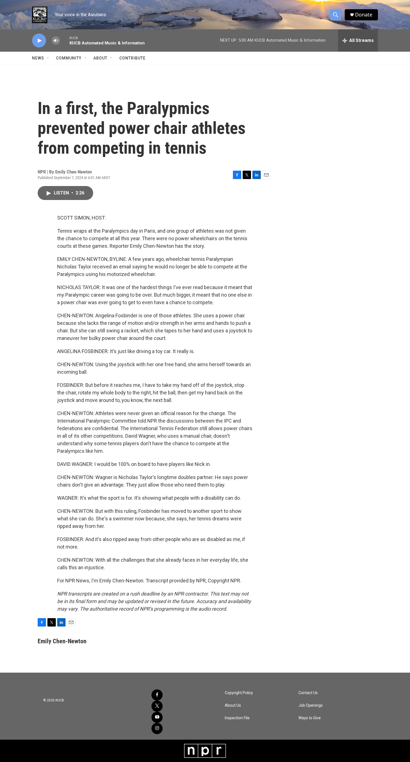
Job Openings (310, 705)
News (38, 58)
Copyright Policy (239, 693)
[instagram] (157, 728)
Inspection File (237, 718)
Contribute (132, 58)
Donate (363, 15)
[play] (39, 40)
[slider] (65, 40)
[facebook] (157, 695)
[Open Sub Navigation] (48, 58)
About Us (233, 705)
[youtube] (157, 717)
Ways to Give (309, 718)
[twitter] (157, 706)
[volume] (56, 40)
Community (68, 58)
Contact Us (308, 693)
